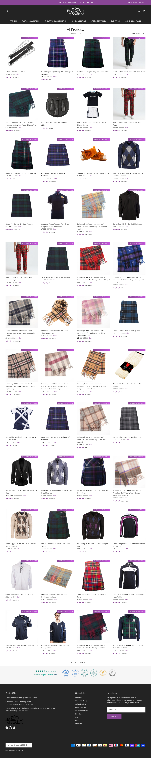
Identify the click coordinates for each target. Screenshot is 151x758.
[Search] (7, 11)
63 (76, 662)
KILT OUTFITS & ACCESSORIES (55, 21)
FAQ (77, 717)
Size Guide (79, 714)
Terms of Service (81, 711)
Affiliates (78, 724)
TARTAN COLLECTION (30, 21)
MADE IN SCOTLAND (133, 21)
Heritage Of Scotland (16, 750)
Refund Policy (80, 704)
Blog (77, 720)
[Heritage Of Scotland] (75, 11)
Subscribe (114, 716)
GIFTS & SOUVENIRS (98, 21)
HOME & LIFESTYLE (78, 21)
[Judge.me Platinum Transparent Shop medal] (93, 672)
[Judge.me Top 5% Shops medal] (112, 672)
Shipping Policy (81, 701)
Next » (82, 662)
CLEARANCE (115, 21)
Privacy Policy (80, 707)
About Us (78, 698)
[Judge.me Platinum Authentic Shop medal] (84, 672)
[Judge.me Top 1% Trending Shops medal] (103, 672)
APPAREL (13, 21)
